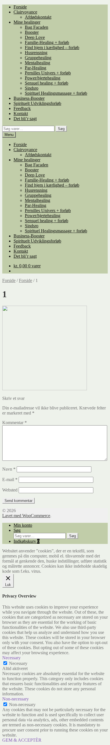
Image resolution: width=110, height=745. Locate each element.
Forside (20, 7)
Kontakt (21, 113)
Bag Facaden (36, 27)
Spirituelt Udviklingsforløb (37, 103)
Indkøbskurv (26, 541)
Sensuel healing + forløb (46, 83)
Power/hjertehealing (42, 78)
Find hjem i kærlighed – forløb (52, 47)
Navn (9, 469)
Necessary (18, 663)
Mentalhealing (37, 62)
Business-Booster (29, 98)
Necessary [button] (11, 657)
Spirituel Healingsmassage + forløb (56, 93)
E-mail (9, 479)
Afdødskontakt (38, 17)
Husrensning (36, 52)
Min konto (23, 525)
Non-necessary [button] (15, 698)
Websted (9, 490)
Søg (61, 129)
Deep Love (35, 37)
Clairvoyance (25, 12)
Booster (32, 32)
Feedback (22, 108)
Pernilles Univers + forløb (48, 72)
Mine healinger (27, 22)
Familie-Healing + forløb (47, 42)
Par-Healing (35, 67)
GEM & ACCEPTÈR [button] (21, 740)
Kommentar (14, 422)
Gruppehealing (38, 57)
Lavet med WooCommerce (26, 515)
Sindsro (31, 88)
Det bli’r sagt (25, 118)
